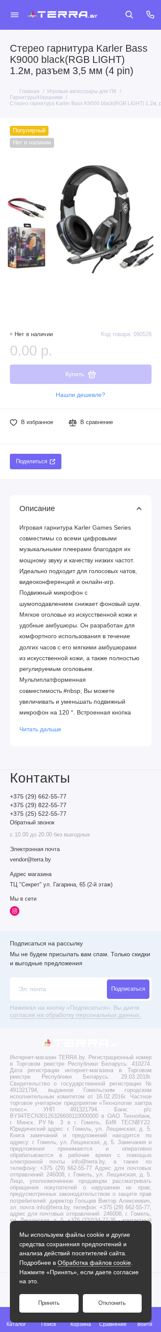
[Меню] (14, 14)
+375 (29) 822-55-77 (38, 805)
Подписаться (128, 989)
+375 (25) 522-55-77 (38, 814)
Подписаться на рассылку (46, 943)
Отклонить (112, 1303)
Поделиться (31, 462)
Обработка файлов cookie (94, 1262)
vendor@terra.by (30, 860)
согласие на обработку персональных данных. (75, 1015)
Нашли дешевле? (80, 395)
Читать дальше (40, 729)
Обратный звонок (32, 823)
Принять (49, 1303)
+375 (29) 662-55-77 (38, 796)
